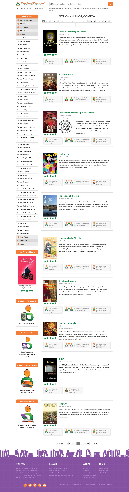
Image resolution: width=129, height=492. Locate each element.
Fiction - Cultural (22, 62)
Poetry (53, 10)
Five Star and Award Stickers (25, 477)
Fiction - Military (22, 123)
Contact (35, 8)
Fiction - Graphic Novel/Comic (27, 86)
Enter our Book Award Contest (26, 470)
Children (66, 8)
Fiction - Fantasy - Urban (25, 79)
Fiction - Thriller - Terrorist (26, 216)
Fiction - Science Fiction (25, 161)
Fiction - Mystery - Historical (26, 130)
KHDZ (61, 359)
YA (72, 8)
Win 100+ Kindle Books (57, 470)
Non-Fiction (95, 8)
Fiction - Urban (22, 223)
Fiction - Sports (22, 175)
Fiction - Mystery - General (26, 127)
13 (84, 443)
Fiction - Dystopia (23, 68)
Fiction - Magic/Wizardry (25, 120)
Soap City (62, 404)
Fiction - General (22, 82)
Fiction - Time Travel (24, 220)
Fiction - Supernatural (24, 178)
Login (41, 8)
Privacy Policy (92, 484)
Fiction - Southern (23, 171)
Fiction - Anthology (23, 48)
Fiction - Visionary (23, 226)
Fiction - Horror (22, 99)
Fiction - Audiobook (23, 51)
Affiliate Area (103, 473)
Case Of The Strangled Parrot (72, 31)
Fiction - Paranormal (24, 151)
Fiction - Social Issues (24, 168)
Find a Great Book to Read (58, 468)
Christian (79, 8)
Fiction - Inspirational (24, 106)
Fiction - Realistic (23, 154)
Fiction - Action (22, 38)
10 (75, 443)
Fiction (87, 8)
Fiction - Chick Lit (23, 55)
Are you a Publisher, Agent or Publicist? (29, 475)
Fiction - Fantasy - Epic (24, 72)
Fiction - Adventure (23, 41)
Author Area (103, 468)
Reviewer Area (104, 470)
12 (81, 443)
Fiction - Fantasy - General (26, 75)
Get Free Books (54, 473)
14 (88, 443)
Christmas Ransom (67, 281)
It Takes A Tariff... (66, 74)
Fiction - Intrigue (22, 110)
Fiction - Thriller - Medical (25, 206)
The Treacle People (67, 323)
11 (78, 443)
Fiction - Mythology (23, 144)
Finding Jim (63, 154)
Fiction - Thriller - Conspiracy (27, 189)
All (43, 21)
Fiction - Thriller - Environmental (27, 192)
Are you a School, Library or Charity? (61, 475)
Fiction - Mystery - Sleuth (25, 141)
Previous (60, 443)
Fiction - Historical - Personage (27, 93)
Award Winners (56, 8)
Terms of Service (106, 484)
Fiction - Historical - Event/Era (27, 89)
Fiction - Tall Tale (22, 185)
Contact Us (86, 468)
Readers (28, 8)
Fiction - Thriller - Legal (25, 202)
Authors (22, 8)
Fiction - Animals (22, 44)
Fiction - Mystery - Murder (26, 137)
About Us (86, 470)
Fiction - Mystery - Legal (25, 134)
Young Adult (24, 27)
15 (91, 443)
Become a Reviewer (89, 473)
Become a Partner (89, 477)
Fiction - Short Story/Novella (26, 165)
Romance (105, 8)
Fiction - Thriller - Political (26, 209)
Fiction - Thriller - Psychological (27, 213)
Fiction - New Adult (23, 147)
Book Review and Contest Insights (27, 473)
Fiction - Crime (22, 58)
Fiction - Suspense (23, 182)
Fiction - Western (23, 230)
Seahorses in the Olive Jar (70, 238)
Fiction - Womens (23, 233)
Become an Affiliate (89, 475)
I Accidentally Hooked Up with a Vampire (77, 112)
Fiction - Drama (22, 65)
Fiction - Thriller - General (25, 199)
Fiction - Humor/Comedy (25, 103)
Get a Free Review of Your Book (26, 468)
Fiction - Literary (22, 117)
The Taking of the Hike (68, 196)
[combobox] (81, 4)
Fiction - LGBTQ (22, 113)
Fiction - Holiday (22, 96)
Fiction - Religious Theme (25, 158)
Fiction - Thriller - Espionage (26, 196)
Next (95, 443)
